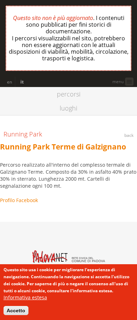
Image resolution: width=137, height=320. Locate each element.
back (128, 135)
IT (22, 82)
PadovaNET (38, 237)
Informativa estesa (25, 297)
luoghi (68, 108)
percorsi (68, 94)
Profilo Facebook (19, 200)
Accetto (16, 310)
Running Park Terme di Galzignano (63, 147)
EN (9, 82)
